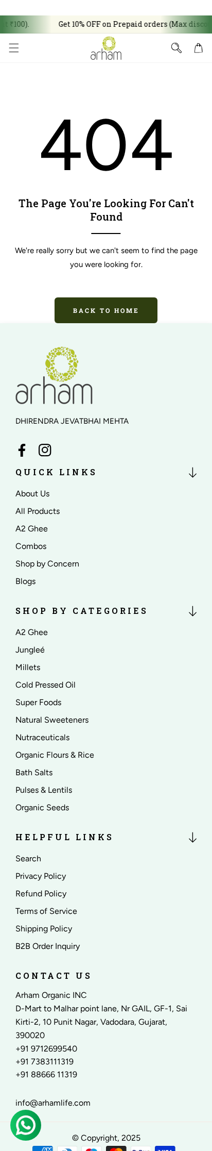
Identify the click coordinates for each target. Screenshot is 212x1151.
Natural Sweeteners (52, 720)
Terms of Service (46, 911)
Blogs (25, 581)
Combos (30, 546)
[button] (14, 48)
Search (28, 858)
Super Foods (38, 702)
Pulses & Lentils (43, 790)
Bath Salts (33, 772)
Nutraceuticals (42, 737)
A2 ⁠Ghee (31, 528)
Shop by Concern (47, 564)
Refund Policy (40, 893)
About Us (32, 493)
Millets (27, 667)
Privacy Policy (40, 876)
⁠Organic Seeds (42, 807)
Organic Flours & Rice (54, 755)
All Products (37, 511)
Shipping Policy (43, 928)
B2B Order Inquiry (47, 946)
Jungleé (30, 650)
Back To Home (106, 310)
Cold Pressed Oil (45, 685)
